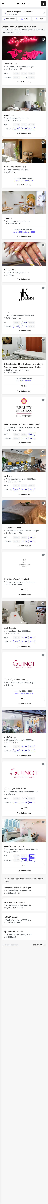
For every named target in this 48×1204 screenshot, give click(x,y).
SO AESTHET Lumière (13, 527)
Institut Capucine (11, 917)
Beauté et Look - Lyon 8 (14, 846)
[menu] (3, 3)
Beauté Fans (9, 115)
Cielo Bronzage (10, 63)
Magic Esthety (10, 737)
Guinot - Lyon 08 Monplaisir (15, 679)
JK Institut (8, 218)
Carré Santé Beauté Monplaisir (16, 579)
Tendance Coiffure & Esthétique (17, 888)
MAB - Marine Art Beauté (14, 902)
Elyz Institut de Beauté (13, 931)
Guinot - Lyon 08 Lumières (15, 789)
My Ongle (8, 476)
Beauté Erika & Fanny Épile (15, 167)
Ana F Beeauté (10, 628)
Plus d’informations (24, 82)
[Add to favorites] (43, 39)
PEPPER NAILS (10, 270)
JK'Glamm (8, 312)
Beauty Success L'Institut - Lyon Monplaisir (22, 424)
